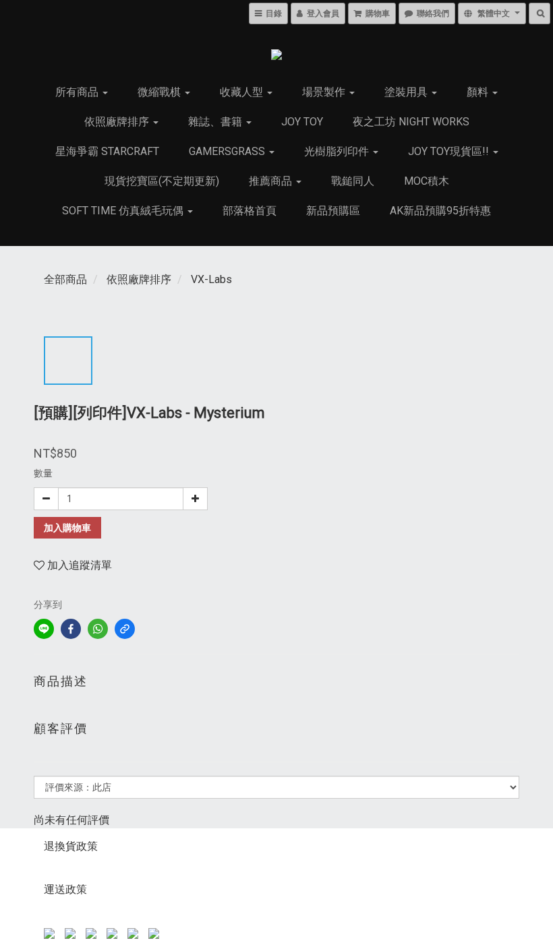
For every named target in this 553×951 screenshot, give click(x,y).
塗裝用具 (407, 92)
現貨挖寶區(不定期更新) (162, 181)
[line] (44, 629)
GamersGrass (228, 151)
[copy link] (125, 629)
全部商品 (65, 279)
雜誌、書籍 (216, 121)
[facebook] (71, 629)
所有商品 (78, 92)
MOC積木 (426, 181)
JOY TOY (302, 121)
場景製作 (325, 92)
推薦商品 (272, 181)
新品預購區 (333, 210)
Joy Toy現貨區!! (450, 151)
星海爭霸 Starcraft (107, 151)
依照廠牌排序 (118, 121)
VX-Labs (211, 279)
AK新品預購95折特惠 (440, 210)
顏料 (479, 92)
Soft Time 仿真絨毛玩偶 (124, 210)
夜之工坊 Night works (411, 121)
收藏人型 (243, 92)
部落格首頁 (249, 210)
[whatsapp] (98, 629)
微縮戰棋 (160, 92)
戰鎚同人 (352, 181)
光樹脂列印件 (338, 151)
